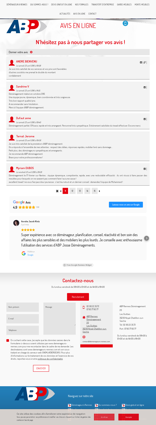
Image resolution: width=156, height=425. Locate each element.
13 (80, 190)
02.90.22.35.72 (139, 23)
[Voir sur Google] (16, 223)
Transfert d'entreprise (102, 4)
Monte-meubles (142, 4)
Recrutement (78, 296)
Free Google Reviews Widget (79, 265)
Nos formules (81, 4)
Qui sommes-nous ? (39, 4)
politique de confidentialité (50, 358)
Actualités (65, 13)
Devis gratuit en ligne (61, 4)
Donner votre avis (18, 52)
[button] (9, 238)
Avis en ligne (79, 13)
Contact (92, 13)
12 (72, 190)
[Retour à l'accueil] (27, 26)
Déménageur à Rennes (17, 4)
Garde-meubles (124, 4)
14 (87, 190)
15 (94, 190)
